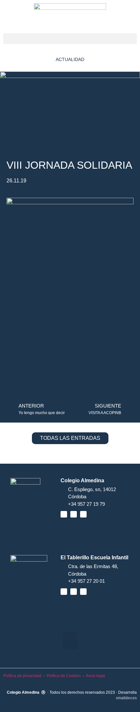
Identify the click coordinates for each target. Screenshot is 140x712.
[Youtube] (73, 514)
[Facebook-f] (64, 514)
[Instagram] (83, 514)
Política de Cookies (64, 675)
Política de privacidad (22, 675)
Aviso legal (95, 675)
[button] (70, 38)
